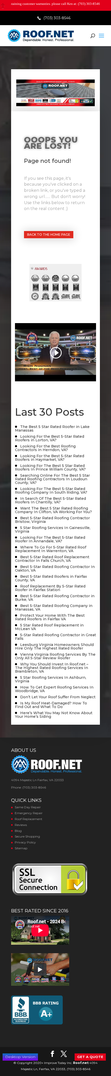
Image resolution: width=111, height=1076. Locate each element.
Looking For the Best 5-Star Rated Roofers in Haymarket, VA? (49, 458)
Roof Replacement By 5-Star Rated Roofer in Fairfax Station (50, 588)
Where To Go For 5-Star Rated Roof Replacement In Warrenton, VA (50, 549)
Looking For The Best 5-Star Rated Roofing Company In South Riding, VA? (51, 490)
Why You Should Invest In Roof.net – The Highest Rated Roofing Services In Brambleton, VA (51, 668)
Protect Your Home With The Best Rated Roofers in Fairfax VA (50, 617)
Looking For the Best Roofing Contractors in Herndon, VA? (45, 448)
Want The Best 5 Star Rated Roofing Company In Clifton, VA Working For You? (53, 510)
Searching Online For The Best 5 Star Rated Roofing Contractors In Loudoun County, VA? (52, 479)
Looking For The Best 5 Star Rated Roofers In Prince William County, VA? (50, 467)
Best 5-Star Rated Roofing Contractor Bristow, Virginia (52, 520)
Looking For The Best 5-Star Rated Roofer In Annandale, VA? (50, 539)
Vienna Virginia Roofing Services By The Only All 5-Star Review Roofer (55, 656)
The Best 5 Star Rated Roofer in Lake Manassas (52, 428)
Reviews (21, 825)
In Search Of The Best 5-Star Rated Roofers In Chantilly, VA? (50, 500)
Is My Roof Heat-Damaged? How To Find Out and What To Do (51, 705)
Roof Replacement (28, 819)
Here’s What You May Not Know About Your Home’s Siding (53, 715)
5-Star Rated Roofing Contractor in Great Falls (55, 637)
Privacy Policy (25, 842)
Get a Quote (90, 1057)
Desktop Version (20, 1056)
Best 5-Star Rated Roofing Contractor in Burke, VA (54, 598)
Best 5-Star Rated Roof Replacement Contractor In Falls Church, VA (52, 559)
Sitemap (21, 848)
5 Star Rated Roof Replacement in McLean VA (49, 627)
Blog (18, 831)
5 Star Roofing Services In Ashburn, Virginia (50, 679)
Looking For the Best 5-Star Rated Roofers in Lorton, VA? (49, 438)
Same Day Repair (28, 807)
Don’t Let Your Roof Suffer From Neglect (58, 697)
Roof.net (81, 1063)
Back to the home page (48, 234)
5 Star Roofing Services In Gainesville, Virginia (52, 529)
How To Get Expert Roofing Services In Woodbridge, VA (54, 689)
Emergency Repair (29, 813)
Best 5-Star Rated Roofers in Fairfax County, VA (51, 578)
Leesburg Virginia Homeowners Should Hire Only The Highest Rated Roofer (54, 646)
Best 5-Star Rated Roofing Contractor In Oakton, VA (55, 568)
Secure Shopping (27, 836)
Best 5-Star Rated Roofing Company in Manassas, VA (53, 607)
